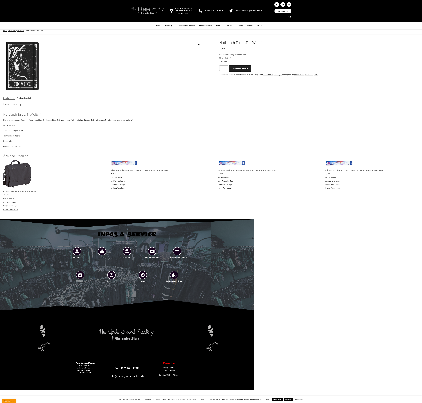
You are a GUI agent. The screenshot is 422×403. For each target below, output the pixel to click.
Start (5, 30)
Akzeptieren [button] (277, 399)
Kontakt (250, 26)
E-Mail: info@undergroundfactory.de (249, 11)
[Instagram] (282, 4)
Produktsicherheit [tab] (24, 98)
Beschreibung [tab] (9, 98)
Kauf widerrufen (283, 11)
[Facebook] (276, 4)
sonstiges (20, 30)
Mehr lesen (299, 399)
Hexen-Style (299, 75)
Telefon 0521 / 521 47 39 (213, 11)
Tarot (316, 75)
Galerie (240, 26)
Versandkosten (240, 55)
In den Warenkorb (240, 68)
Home (158, 26)
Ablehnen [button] (288, 399)
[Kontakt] (289, 4)
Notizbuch (309, 75)
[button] (199, 44)
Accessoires (12, 30)
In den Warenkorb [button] (10, 209)
